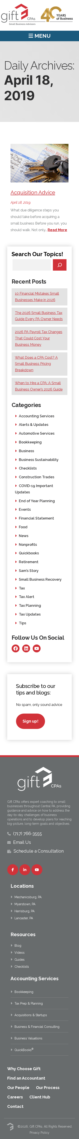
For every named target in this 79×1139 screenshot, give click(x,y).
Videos (19, 952)
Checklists (28, 468)
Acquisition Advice (33, 192)
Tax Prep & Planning (28, 1003)
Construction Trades (36, 477)
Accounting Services (36, 416)
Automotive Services (36, 433)
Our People (18, 1087)
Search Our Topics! (37, 254)
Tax (22, 588)
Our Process (47, 1087)
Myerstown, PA (24, 904)
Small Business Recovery (40, 579)
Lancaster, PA (23, 918)
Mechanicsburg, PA (27, 897)
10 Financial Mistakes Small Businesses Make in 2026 (37, 296)
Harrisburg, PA (24, 911)
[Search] (60, 265)
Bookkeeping (30, 442)
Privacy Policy (39, 1132)
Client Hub (39, 1097)
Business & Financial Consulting (36, 1026)
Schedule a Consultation (39, 851)
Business (26, 451)
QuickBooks (23, 1050)
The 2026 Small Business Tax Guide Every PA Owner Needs (39, 316)
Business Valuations (28, 1038)
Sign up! (30, 721)
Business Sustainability (39, 460)
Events (25, 509)
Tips (22, 623)
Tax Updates (30, 614)
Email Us (22, 842)
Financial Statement (36, 518)
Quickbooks (29, 553)
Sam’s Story (29, 571)
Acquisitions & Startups (30, 1015)
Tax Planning (30, 605)
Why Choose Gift (24, 1068)
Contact (15, 1106)
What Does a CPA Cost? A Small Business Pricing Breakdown (36, 363)
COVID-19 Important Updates (34, 489)
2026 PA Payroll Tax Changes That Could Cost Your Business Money (38, 338)
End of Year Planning (37, 501)
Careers (15, 1097)
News (23, 536)
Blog (17, 945)
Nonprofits (28, 545)
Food (23, 527)
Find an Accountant (26, 1078)
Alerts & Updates (33, 425)
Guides (19, 959)
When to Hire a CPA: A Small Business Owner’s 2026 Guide (39, 386)
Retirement (28, 562)
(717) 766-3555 (27, 833)
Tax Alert (26, 597)
